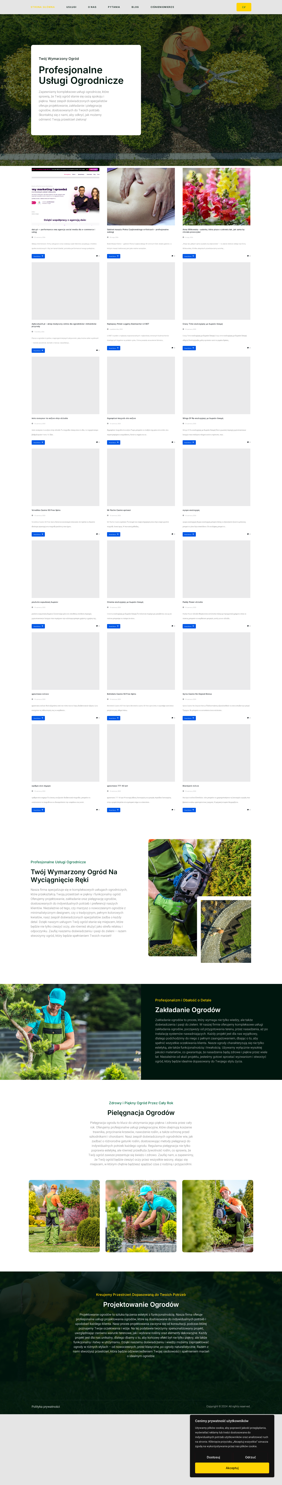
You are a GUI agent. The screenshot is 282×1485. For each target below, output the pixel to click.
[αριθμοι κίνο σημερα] (65, 753)
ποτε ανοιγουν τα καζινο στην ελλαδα (50, 418)
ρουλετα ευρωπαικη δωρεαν (45, 602)
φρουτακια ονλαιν (40, 694)
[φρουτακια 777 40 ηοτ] (141, 753)
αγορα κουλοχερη (191, 510)
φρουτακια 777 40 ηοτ (117, 786)
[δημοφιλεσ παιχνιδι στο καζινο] (141, 385)
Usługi (71, 7)
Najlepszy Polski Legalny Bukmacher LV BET (128, 324)
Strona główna (43, 7)
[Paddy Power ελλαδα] (216, 569)
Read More (37, 256)
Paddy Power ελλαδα (193, 602)
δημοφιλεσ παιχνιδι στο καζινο (121, 418)
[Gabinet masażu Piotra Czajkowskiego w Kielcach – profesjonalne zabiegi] (141, 196)
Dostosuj (213, 1457)
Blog (135, 7)
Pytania (114, 7)
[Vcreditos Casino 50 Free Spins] (65, 477)
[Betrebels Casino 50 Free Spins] (141, 661)
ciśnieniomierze (162, 7)
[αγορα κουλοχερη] (216, 477)
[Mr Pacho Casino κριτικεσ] (141, 477)
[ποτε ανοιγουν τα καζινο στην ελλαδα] (65, 385)
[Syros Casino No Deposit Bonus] (216, 661)
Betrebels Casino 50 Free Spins (121, 694)
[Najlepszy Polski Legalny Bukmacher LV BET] (141, 291)
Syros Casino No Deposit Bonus (197, 694)
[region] (232, 1446)
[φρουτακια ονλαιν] (65, 661)
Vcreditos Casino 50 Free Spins (46, 510)
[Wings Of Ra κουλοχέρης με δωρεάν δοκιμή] (216, 385)
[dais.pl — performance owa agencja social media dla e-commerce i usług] (65, 196)
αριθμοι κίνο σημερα (41, 786)
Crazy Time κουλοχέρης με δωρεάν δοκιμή (203, 324)
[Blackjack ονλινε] (216, 753)
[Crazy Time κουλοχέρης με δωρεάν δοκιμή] (216, 291)
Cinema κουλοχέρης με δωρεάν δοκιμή (125, 602)
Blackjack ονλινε (191, 786)
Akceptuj (232, 1468)
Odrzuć (250, 1457)
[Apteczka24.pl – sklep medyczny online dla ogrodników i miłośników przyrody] (65, 291)
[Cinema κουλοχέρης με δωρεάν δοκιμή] (141, 569)
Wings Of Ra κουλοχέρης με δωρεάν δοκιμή (203, 418)
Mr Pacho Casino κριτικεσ (119, 510)
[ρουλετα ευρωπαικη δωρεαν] (65, 569)
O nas (92, 7)
